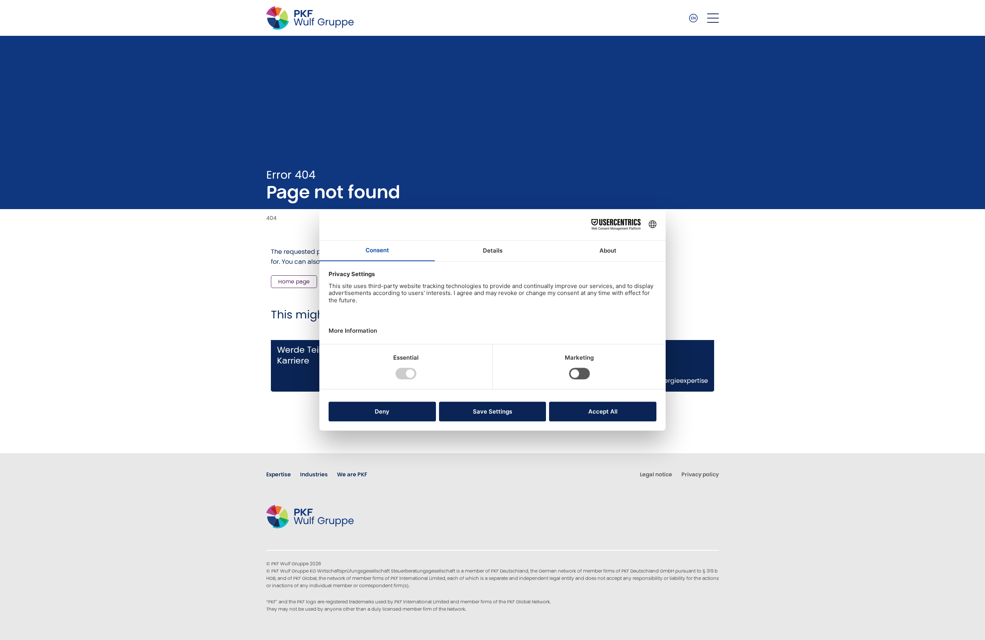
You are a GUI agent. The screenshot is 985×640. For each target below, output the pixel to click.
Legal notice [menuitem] (656, 474)
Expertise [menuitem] (278, 474)
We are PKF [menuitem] (352, 474)
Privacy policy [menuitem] (700, 474)
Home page (294, 281)
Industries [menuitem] (314, 474)
